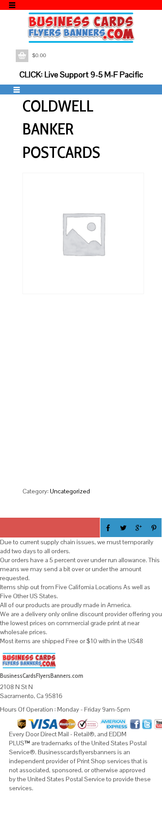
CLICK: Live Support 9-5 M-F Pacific (81, 74)
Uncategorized (70, 491)
